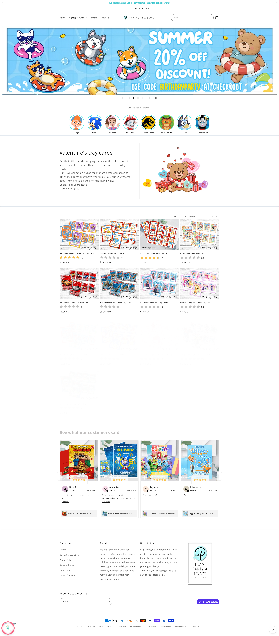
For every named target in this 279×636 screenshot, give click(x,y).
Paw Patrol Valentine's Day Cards (74, 355)
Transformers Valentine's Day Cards (195, 355)
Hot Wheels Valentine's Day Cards (74, 303)
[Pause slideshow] (157, 98)
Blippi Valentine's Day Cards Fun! (154, 253)
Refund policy (122, 626)
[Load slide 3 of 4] (138, 98)
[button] (77, 18)
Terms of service (150, 626)
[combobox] (192, 17)
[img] (69, 258)
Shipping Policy (67, 565)
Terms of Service (67, 575)
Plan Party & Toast (90, 626)
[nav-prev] (59, 476)
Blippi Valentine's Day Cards (112, 253)
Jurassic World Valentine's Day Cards (115, 303)
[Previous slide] (122, 98)
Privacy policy (135, 626)
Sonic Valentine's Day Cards (112, 355)
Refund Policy (66, 570)
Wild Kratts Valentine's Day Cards (74, 404)
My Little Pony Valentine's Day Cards (195, 303)
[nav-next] (219, 476)
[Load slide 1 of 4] (129, 98)
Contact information (181, 626)
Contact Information (69, 555)
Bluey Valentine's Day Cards (192, 253)
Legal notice (197, 626)
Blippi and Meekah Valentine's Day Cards (77, 253)
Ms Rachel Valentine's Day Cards (154, 303)
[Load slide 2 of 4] (134, 98)
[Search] (210, 17)
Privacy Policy (66, 560)
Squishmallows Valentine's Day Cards (156, 355)
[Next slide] (149, 98)
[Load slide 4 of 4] (142, 98)
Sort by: (177, 216)
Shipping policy (165, 626)
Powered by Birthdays (106, 626)
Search (63, 549)
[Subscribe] (108, 601)
